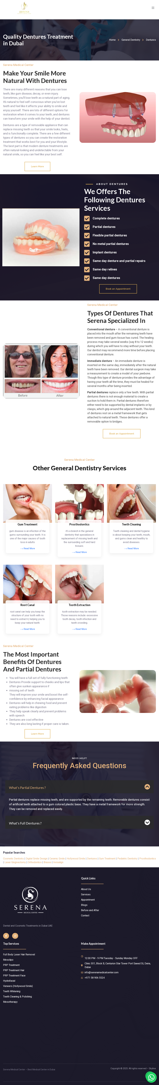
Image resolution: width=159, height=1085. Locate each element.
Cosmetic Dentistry (13, 859)
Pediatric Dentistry (127, 859)
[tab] (79, 786)
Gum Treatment (107, 859)
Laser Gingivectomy (15, 862)
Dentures (92, 859)
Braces (47, 862)
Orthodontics (35, 862)
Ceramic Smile (57, 859)
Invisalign (58, 862)
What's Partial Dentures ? (27, 787)
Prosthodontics (147, 859)
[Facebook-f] (6, 936)
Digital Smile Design (36, 859)
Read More (29, 548)
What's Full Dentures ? (25, 823)
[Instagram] (15, 936)
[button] (37, 166)
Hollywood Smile (76, 859)
